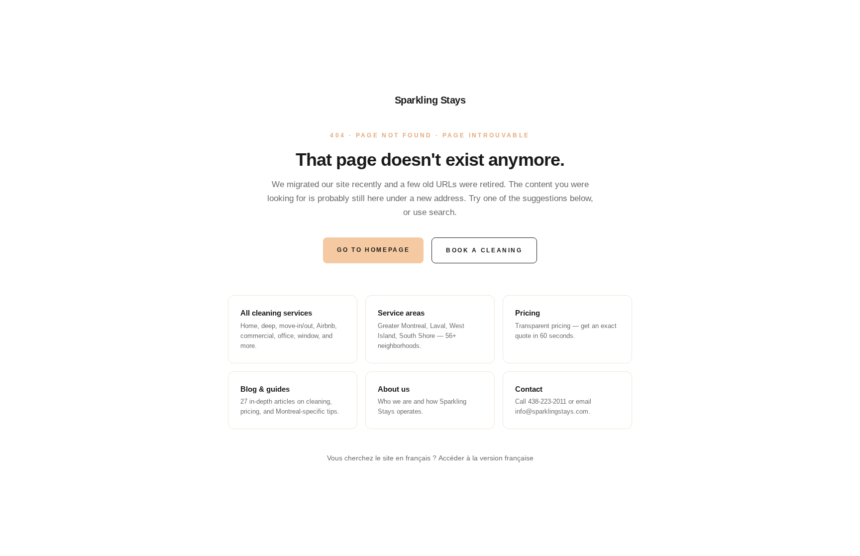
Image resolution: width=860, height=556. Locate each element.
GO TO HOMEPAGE (373, 249)
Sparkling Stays (430, 100)
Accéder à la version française (486, 458)
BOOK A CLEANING (484, 250)
